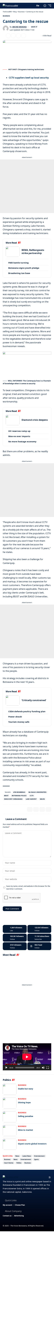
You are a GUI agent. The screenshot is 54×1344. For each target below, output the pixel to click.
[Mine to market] (10, 1130)
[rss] (39, 946)
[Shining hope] (10, 1103)
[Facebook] (15, 929)
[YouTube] (36, 1177)
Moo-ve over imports (19, 436)
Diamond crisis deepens (35, 419)
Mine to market (25, 1130)
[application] (27, 1056)
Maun (42, 799)
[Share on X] (8, 35)
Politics (18, 1163)
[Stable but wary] (10, 1089)
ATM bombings (19, 792)
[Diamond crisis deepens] (13, 420)
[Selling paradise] (10, 1116)
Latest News (26, 1156)
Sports (36, 1159)
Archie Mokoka (19, 27)
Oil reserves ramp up (19, 431)
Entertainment (39, 1156)
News (17, 1156)
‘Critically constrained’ (34, 700)
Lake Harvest (31, 799)
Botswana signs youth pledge (23, 267)
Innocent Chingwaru (13, 799)
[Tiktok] (15, 946)
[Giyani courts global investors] (10, 1144)
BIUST (6, 796)
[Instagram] (15, 938)
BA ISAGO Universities (37, 792)
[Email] (13, 35)
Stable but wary (25, 1088)
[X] (39, 929)
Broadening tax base (19, 273)
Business (6, 16)
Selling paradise (25, 1116)
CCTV (32, 796)
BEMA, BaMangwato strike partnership (33, 251)
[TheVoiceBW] (10, 5)
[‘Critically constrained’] (13, 700)
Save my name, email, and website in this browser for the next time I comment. (28, 887)
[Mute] (43, 1067)
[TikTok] (45, 1177)
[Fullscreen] (47, 1067)
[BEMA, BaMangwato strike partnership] (13, 252)
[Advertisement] (27, 186)
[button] (33, 5)
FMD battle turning (18, 262)
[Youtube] (39, 938)
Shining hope (24, 1102)
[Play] (6, 1067)
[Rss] (49, 1177)
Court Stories (8, 1163)
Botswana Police (19, 796)
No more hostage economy (22, 441)
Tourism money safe (18, 721)
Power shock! (15, 716)
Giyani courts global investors (32, 1143)
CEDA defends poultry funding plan (26, 711)
